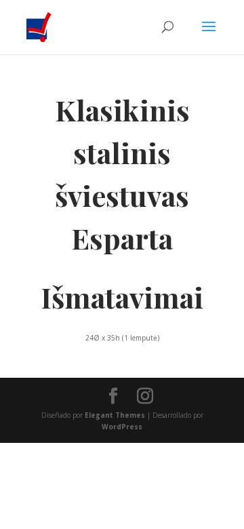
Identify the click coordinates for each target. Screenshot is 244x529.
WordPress (122, 426)
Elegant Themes (115, 415)
